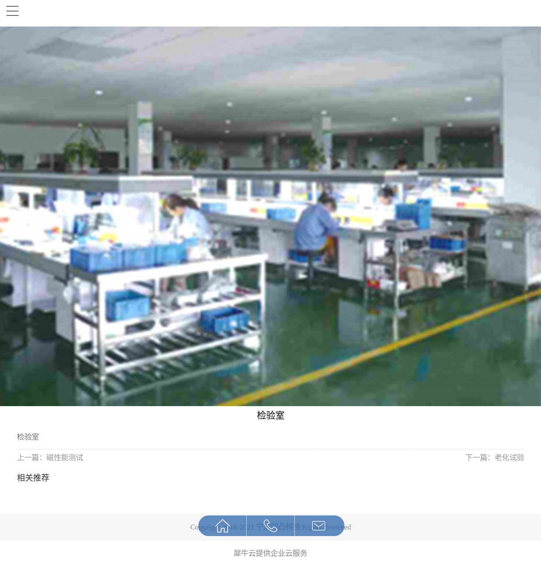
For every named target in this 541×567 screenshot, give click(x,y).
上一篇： (50, 458)
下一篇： (494, 458)
